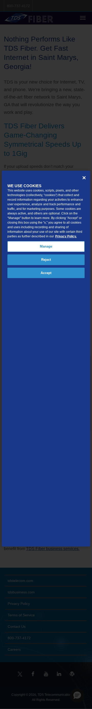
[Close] (84, 177)
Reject (46, 260)
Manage (46, 246)
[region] (46, 359)
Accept (46, 273)
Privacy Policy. (66, 236)
